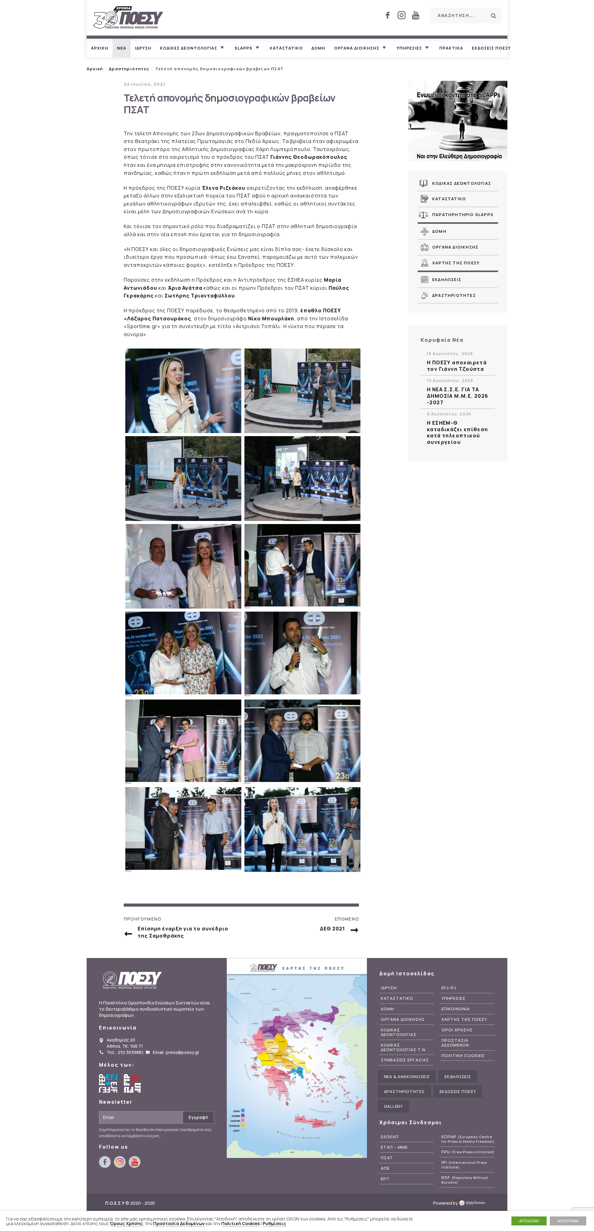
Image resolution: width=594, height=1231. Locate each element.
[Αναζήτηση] (493, 16)
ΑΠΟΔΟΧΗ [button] (529, 1221)
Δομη (318, 48)
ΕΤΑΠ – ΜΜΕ (394, 1147)
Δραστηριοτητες (454, 295)
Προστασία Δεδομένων (179, 1223)
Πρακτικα (451, 48)
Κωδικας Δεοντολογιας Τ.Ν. (404, 1047)
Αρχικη (99, 48)
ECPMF (467, 1139)
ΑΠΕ (385, 1168)
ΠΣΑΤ (387, 1157)
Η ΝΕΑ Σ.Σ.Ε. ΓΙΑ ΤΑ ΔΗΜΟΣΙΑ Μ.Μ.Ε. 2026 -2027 (458, 395)
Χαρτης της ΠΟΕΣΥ (456, 263)
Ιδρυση (143, 48)
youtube (415, 15)
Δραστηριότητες (129, 69)
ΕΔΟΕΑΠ (389, 1136)
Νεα (121, 48)
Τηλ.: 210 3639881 (125, 1052)
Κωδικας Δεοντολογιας (461, 183)
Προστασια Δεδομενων (455, 1042)
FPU (467, 1152)
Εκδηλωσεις (446, 279)
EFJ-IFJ (448, 988)
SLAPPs (243, 48)
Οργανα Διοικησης (455, 247)
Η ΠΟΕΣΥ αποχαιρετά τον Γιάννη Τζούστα (457, 365)
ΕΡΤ (385, 1179)
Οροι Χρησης (457, 1030)
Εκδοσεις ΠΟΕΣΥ (491, 48)
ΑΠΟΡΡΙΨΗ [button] (568, 1221)
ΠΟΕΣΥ (128, 17)
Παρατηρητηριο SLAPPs (462, 214)
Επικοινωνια (455, 1009)
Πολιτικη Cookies (462, 1055)
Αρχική (95, 69)
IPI (464, 1164)
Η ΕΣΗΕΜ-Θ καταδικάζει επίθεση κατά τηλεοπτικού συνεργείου (457, 432)
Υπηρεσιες (409, 48)
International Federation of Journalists (133, 1083)
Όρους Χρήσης (126, 1223)
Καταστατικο (286, 48)
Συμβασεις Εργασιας (405, 1060)
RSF (464, 1180)
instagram (401, 15)
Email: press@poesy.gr (176, 1052)
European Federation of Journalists (108, 1083)
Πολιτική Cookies (240, 1223)
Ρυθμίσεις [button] (274, 1223)
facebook (387, 15)
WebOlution (474, 1203)
